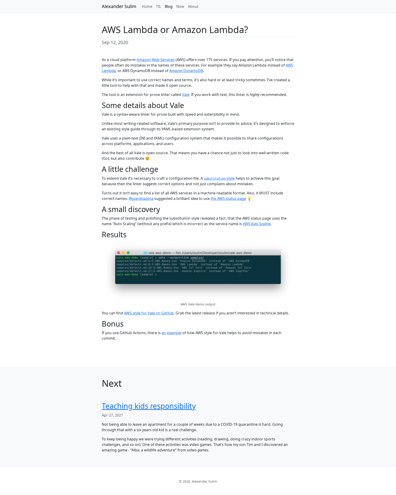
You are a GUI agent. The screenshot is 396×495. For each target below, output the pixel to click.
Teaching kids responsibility (149, 406)
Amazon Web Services (156, 59)
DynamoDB (186, 70)
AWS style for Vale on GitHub (149, 313)
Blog (169, 6)
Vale (185, 94)
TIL (158, 6)
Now (180, 6)
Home (147, 6)
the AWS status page (228, 198)
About (193, 6)
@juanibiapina (141, 198)
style (219, 178)
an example (172, 332)
